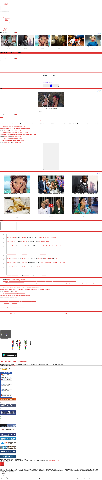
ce (7, 313)
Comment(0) (19, 130)
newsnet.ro (13, 365)
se (48, 313)
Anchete (41, 262)
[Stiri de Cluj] (8, 453)
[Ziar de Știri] (0, 402)
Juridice (4, 25)
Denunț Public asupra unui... (11, 262)
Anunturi (4, 29)
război (47, 313)
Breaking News (41, 237)
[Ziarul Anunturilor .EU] (0, 408)
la (21, 313)
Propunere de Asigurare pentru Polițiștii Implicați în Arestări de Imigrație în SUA (18, 134)
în (65, 313)
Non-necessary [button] (2, 476)
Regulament (5, 28)
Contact (4, 27)
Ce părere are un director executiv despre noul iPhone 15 (15, 279)
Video (55, 237)
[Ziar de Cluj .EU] (8, 414)
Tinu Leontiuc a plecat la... (11, 258)
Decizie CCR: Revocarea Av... (12, 270)
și (66, 313)
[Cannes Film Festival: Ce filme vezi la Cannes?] (5, 266)
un (57, 313)
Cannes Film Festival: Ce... (11, 266)
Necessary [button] (2, 472)
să (51, 313)
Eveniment (6, 20)
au (4, 313)
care (6, 313)
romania (40, 313)
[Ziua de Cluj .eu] (8, 406)
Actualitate (40, 245)
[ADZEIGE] (8, 444)
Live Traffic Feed (6, 372)
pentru (35, 313)
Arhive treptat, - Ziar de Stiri (4, 382)
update (59, 313)
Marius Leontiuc (24, 241)
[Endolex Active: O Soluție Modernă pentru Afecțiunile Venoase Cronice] (5, 245)
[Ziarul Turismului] (8, 440)
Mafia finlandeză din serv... (11, 249)
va (61, 313)
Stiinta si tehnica (7, 18)
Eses (3, 280)
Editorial (4, 24)
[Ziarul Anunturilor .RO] (0, 416)
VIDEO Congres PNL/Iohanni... (12, 275)
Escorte (4, 283)
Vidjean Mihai (14, 130)
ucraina (53, 313)
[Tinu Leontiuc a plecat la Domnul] (5, 258)
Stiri (3, 17)
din (14, 313)
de (11, 313)
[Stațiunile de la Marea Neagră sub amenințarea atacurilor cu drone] (51, 126)
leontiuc (50, 245)
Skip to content (2, 0)
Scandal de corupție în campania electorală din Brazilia (12, 140)
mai (25, 313)
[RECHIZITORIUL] (8, 431)
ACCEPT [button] (57, 460)
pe (33, 313)
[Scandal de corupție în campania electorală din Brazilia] (51, 138)
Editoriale (54, 262)
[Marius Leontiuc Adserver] (0, 418)
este (17, 313)
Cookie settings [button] (52, 460)
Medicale (47, 241)
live (22, 313)
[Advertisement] (12, 14)
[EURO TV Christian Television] (8, 457)
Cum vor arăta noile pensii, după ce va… (6, 377)
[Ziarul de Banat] (8, 400)
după (16, 313)
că (9, 313)
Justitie (6, 19)
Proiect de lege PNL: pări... (11, 241)
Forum (4, 26)
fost (19, 313)
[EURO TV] (8, 448)
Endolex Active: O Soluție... (11, 245)
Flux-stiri (6, 21)
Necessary (3, 473)
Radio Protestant (5, 3)
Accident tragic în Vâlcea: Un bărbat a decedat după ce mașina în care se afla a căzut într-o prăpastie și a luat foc (25, 119)
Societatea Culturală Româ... (11, 254)
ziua (63, 313)
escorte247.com (5, 281)
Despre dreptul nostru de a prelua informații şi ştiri (14, 361)
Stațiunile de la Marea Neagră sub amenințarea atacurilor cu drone (15, 128)
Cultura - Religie (43, 254)
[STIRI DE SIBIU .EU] (8, 435)
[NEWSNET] (8, 422)
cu (8, 313)
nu (30, 313)
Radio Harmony (5, 4)
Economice (4, 23)
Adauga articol (5, 30)
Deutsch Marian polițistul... (11, 237)
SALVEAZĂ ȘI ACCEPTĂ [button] (5, 479)
